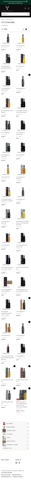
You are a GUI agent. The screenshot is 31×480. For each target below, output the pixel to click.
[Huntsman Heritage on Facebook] (19, 463)
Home (2, 19)
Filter (5, 29)
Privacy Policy (6, 474)
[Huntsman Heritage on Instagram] (16, 463)
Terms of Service (18, 476)
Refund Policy (16, 474)
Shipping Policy (6, 476)
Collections (9, 19)
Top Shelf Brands (6, 472)
